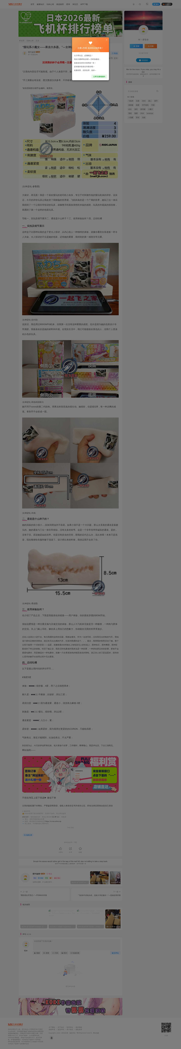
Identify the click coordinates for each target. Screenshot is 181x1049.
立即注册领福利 (99, 76)
